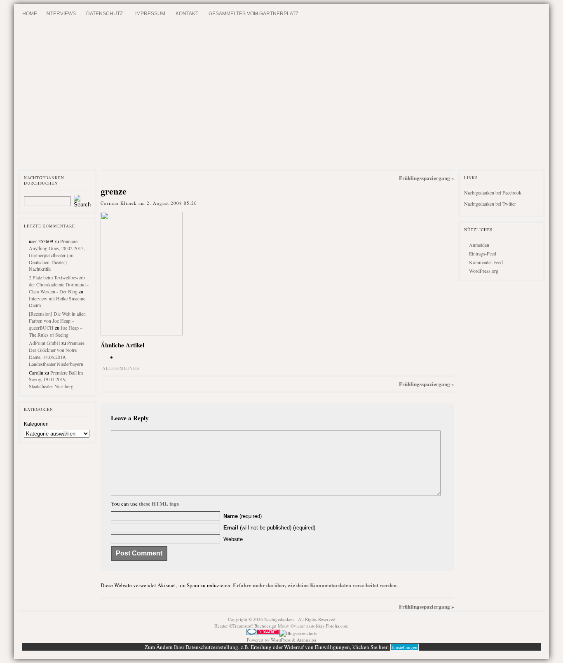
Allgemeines (120, 368)
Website (233, 539)
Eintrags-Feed (482, 253)
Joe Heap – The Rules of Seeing (55, 331)
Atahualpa (306, 640)
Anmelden (479, 244)
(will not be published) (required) (269, 528)
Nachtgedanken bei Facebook (492, 192)
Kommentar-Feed (486, 262)
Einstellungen (405, 647)
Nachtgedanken (279, 619)
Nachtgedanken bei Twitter (490, 203)
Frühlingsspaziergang (424, 178)
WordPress (281, 640)
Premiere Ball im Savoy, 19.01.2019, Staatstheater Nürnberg (56, 379)
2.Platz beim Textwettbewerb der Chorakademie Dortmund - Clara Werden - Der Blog (59, 284)
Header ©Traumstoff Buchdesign (246, 626)
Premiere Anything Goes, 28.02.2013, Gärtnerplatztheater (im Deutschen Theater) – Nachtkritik (57, 255)
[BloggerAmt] (298, 633)
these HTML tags (159, 503)
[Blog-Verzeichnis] (262, 633)
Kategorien (36, 424)
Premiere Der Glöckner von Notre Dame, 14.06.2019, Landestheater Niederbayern (56, 353)
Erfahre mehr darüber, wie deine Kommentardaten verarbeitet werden (314, 585)
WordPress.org (483, 270)
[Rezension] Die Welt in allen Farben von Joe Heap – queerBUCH (57, 320)
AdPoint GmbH (44, 343)
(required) (242, 516)
